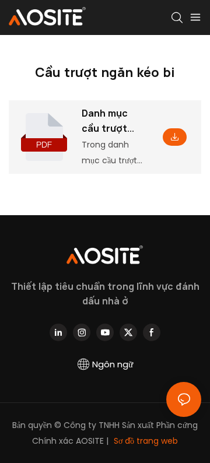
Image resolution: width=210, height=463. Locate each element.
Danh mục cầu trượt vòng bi (105, 121)
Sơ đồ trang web (144, 441)
